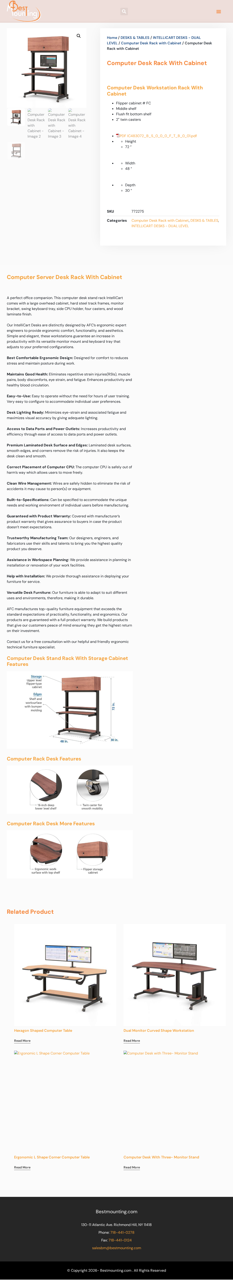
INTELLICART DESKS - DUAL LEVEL (160, 226)
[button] (124, 11)
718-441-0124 (120, 1240)
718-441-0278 (122, 1232)
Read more (22, 1041)
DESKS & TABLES (135, 37)
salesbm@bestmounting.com (116, 1248)
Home (112, 37)
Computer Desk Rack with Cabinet (151, 43)
